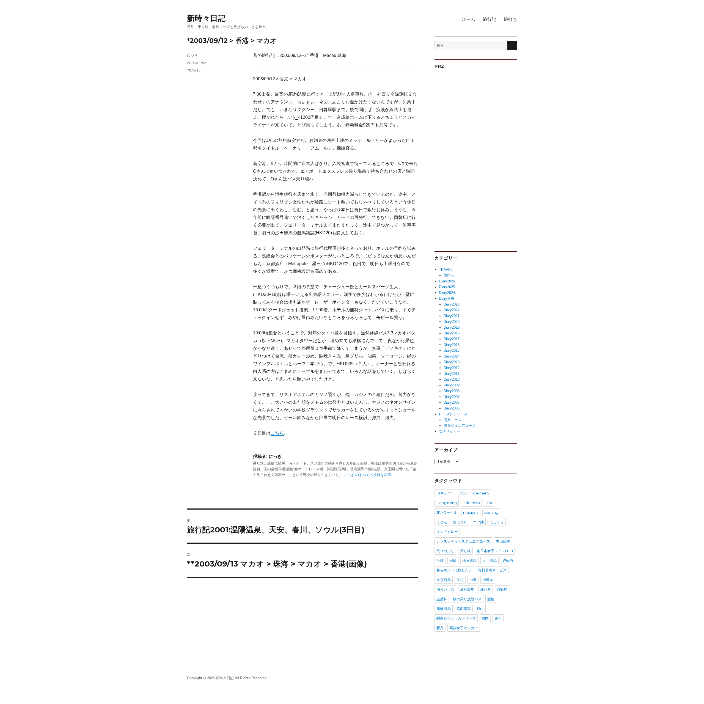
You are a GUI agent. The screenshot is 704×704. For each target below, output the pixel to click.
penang (491, 512)
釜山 (480, 608)
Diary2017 (452, 339)
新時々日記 (206, 18)
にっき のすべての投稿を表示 (367, 475)
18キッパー (445, 493)
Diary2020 (452, 322)
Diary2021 (452, 316)
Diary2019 (452, 327)
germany (481, 493)
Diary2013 (452, 362)
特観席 (502, 589)
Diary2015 (452, 350)
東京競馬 (443, 580)
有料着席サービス (492, 570)
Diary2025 (447, 287)
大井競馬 (489, 560)
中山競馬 (503, 541)
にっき (192, 55)
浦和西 (485, 589)
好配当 (507, 560)
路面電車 (464, 608)
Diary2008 (452, 391)
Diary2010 (452, 379)
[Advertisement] (476, 157)
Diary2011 (451, 374)
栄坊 (460, 580)
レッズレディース (453, 414)
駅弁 (440, 628)
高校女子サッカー (463, 628)
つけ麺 (478, 522)
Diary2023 (452, 304)
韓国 (485, 618)
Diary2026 (447, 281)
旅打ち (510, 19)
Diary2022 (452, 310)
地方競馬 (469, 560)
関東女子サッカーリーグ (456, 618)
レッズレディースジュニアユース (463, 541)
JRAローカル (446, 512)
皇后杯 (441, 599)
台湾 (440, 560)
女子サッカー (449, 431)
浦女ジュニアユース (460, 426)
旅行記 (489, 19)
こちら (277, 433)
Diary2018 (452, 333)
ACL (463, 493)
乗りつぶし (445, 551)
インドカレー (447, 531)
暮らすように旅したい (454, 570)
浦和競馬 (467, 589)
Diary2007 (452, 397)
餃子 (498, 618)
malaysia (471, 512)
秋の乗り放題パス (467, 599)
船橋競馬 (443, 608)
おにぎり (460, 522)
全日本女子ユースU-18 (495, 551)
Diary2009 (452, 385)
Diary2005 (452, 408)
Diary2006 (452, 402)
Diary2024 (447, 293)
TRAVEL (193, 70)
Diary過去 (446, 298)
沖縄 (473, 580)
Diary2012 (452, 368)
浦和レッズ (445, 589)
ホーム (468, 19)
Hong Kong (446, 503)
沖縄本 (487, 580)
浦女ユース (452, 420)
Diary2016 (452, 345)
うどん (441, 522)
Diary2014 (452, 356)
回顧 (453, 560)
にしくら (497, 522)
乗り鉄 (465, 551)
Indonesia (471, 503)
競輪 (490, 599)
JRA (489, 503)
